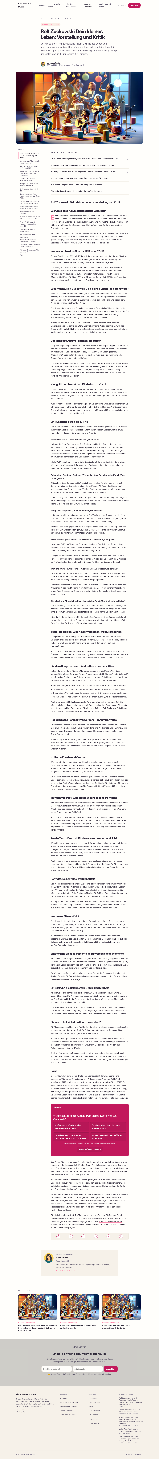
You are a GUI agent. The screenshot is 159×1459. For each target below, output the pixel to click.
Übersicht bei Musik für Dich (63, 277)
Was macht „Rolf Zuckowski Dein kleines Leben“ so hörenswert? (29, 173)
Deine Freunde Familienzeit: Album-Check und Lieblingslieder (78, 1327)
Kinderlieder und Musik (48, 19)
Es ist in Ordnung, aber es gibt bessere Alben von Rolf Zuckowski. (71, 1137)
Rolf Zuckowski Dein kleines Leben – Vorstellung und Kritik (29, 156)
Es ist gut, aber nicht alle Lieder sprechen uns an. (106, 1126)
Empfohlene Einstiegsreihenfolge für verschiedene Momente (28, 239)
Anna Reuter (55, 63)
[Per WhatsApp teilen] (58, 1236)
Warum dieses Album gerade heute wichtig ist (30, 162)
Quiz (91, 1407)
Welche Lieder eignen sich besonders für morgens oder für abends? (80, 178)
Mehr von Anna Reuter (64, 1271)
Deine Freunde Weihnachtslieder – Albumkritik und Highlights (117, 1327)
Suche (122, 5)
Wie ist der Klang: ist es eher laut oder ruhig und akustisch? (76, 185)
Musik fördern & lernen (105, 5)
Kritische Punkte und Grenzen (27, 213)
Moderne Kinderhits (88, 5)
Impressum (93, 1419)
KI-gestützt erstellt (78, 65)
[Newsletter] (23, 1411)
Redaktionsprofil (62, 1261)
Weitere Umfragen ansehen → (89, 1149)
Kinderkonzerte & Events (54, 5)
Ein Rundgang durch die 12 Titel (29, 190)
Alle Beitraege (94, 1403)
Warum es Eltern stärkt (27, 234)
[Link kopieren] (121, 1236)
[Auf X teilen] (71, 1236)
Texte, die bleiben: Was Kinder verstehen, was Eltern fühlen (30, 196)
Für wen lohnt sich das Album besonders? (30, 251)
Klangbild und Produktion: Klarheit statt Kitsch (29, 185)
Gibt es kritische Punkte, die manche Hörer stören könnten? (77, 191)
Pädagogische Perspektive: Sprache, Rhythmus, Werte (29, 207)
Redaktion (93, 1399)
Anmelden (110, 1369)
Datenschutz (94, 1423)
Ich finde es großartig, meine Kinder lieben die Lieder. (68, 1126)
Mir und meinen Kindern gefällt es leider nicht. (107, 1137)
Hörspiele (42, 5)
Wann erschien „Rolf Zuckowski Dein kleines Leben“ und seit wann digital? (83, 165)
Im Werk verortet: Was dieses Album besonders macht (30, 218)
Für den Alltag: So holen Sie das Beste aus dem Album (29, 202)
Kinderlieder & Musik (24, 5)
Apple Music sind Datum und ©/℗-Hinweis (96, 271)
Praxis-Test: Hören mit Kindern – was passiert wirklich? (28, 224)
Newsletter (134, 5)
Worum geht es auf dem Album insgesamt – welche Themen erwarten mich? (83, 172)
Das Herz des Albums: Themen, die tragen (27, 179)
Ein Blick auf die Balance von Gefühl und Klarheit (30, 246)
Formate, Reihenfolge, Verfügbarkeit (27, 230)
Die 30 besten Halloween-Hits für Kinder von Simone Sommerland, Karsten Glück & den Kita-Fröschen (37, 1328)
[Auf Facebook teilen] (83, 1236)
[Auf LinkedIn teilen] (96, 1236)
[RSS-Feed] (18, 1411)
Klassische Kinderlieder (71, 5)
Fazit (21, 255)
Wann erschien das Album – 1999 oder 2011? (29, 167)
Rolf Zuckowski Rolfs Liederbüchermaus (108, 1183)
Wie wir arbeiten (95, 1411)
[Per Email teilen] (108, 1236)
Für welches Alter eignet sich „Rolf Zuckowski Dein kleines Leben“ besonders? (84, 159)
